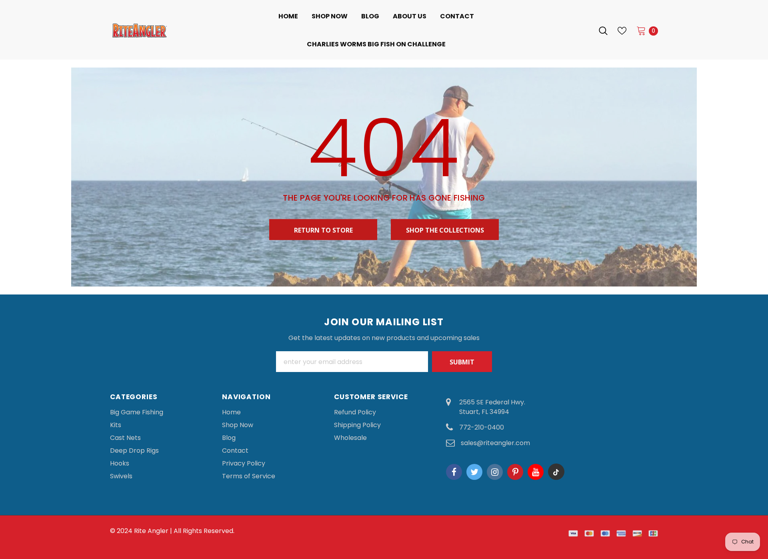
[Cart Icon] (641, 30)
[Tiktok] (556, 472)
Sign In (577, 30)
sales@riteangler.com (495, 443)
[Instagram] (495, 472)
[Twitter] (474, 472)
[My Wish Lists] (622, 30)
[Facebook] (454, 472)
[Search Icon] (603, 30)
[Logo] (166, 30)
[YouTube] (536, 472)
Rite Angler (151, 530)
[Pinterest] (515, 472)
